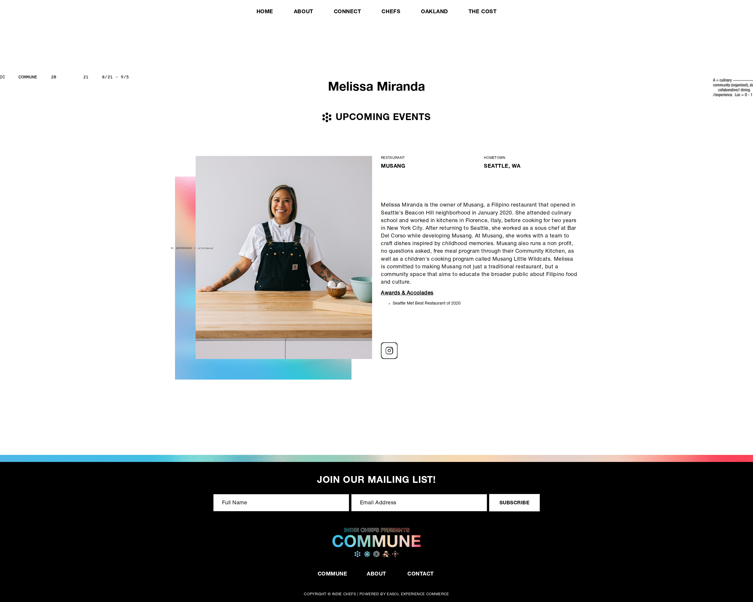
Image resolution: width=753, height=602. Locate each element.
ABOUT (303, 12)
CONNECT (347, 12)
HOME (264, 12)
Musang (393, 166)
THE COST (483, 12)
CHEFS (391, 12)
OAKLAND (434, 12)
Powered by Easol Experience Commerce (404, 594)
